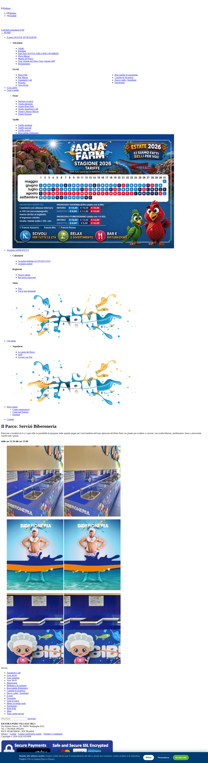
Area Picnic (23, 85)
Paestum (16, 414)
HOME (7, 32)
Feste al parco (13, 701)
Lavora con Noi (25, 357)
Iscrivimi (32, 718)
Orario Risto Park (26, 106)
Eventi (10, 696)
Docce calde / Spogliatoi (125, 80)
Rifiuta (148, 757)
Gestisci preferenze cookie (30, 734)
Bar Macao (23, 77)
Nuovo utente (24, 275)
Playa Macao (24, 56)
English (12, 15)
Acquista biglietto (34, 261)
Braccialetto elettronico (28, 133)
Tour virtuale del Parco (36, 61)
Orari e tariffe (13, 90)
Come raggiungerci (21, 409)
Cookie (13, 734)
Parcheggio (120, 82)
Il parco (22, 37)
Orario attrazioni (25, 104)
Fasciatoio (11, 698)
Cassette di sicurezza (16, 690)
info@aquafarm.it (69, 3)
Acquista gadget (25, 264)
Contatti (10, 419)
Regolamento (24, 64)
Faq (20, 288)
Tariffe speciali (24, 128)
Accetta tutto (180, 757)
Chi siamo (11, 341)
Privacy (4, 734)
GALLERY (12, 87)
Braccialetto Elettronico (17, 688)
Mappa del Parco (25, 58)
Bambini (22, 51)
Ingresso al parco (25, 101)
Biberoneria (12, 683)
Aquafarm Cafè (25, 80)
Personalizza (163, 757)
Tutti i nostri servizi (15, 713)
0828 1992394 (52, 3)
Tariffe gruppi (24, 130)
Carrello (12, 30)
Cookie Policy (40, 759)
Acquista (18, 250)
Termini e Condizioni (52, 734)
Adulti (21, 48)
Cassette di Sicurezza (124, 77)
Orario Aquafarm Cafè (28, 109)
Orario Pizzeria (25, 114)
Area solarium (13, 678)
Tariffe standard (25, 125)
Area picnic (12, 675)
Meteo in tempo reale (16, 703)
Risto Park (22, 75)
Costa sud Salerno (20, 412)
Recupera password (27, 277)
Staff (20, 354)
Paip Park (38, 53)
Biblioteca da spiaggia (16, 685)
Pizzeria (21, 82)
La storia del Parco (26, 352)
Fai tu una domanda (27, 291)
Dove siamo (12, 407)
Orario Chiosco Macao (28, 111)
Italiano (7, 8)
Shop (9, 711)
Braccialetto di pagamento (126, 75)
